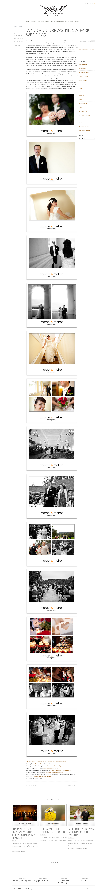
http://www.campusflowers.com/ (54, 772)
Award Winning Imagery (84, 72)
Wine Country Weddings (57, 21)
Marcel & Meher (18, 26)
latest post (81, 95)
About (67, 21)
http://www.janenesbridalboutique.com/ (42, 776)
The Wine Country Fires (84, 57)
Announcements (83, 64)
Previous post (33, 785)
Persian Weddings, (16, 851)
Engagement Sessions (43, 21)
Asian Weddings (82, 68)
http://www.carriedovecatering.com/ (54, 766)
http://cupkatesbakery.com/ (50, 768)
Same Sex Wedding (83, 111)
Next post (71, 785)
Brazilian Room (39, 764)
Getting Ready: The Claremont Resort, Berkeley (39, 762)
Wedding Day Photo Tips (85, 53)
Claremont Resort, (18, 40)
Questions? (85, 879)
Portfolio (33, 21)
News (80, 99)
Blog (71, 21)
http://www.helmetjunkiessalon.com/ (61, 770)
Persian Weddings (83, 103)
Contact (77, 21)
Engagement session (84, 88)
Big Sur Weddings (83, 80)
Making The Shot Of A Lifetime (86, 49)
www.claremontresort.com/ (59, 762)
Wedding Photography (22, 879)
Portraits (81, 107)
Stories (80, 119)
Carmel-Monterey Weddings (85, 84)
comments (19, 35)
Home (27, 21)
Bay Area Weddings (83, 76)
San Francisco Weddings (84, 115)
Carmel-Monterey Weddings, (75, 848)
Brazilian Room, (18, 38)
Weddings (19, 45)
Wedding (18, 43)
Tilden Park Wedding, (18, 41)
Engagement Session (43, 879)
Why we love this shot (84, 126)
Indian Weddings (83, 92)
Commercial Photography (64, 880)
